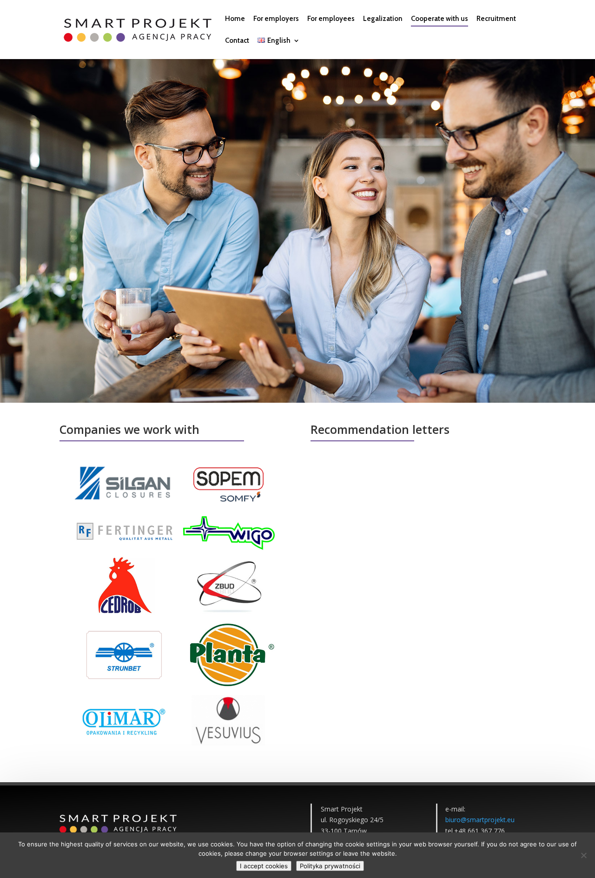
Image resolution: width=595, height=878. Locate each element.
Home (235, 19)
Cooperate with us (439, 19)
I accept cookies (264, 866)
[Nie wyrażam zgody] (583, 855)
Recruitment (496, 19)
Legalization (383, 19)
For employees (331, 19)
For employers (276, 19)
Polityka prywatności (330, 866)
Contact (237, 41)
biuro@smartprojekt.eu (480, 819)
